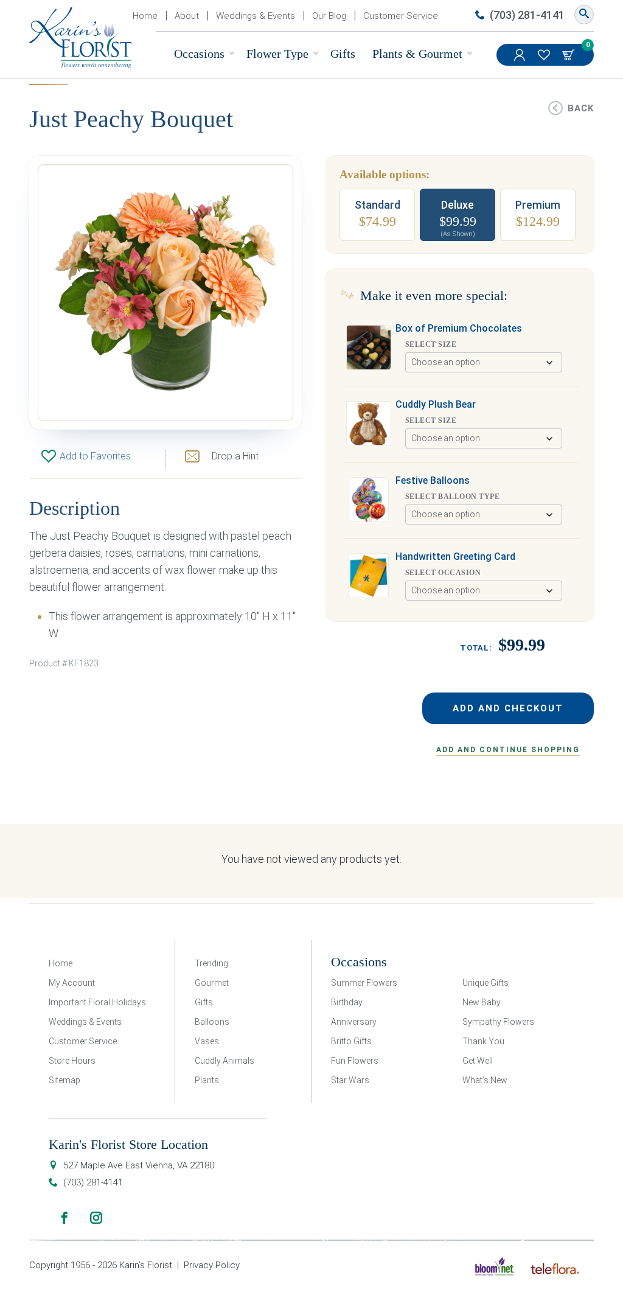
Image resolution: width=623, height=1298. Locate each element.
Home (145, 15)
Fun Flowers (354, 1061)
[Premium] (538, 214)
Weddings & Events (255, 15)
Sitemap (64, 1080)
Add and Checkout (508, 708)
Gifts (342, 53)
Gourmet (212, 983)
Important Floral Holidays (97, 1002)
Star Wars (350, 1080)
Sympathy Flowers (498, 1022)
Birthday (347, 1002)
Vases (207, 1041)
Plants (207, 1080)
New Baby (481, 1002)
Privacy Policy (212, 1265)
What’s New (484, 1080)
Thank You (483, 1041)
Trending (211, 963)
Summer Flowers (364, 983)
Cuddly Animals (224, 1061)
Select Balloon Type (452, 496)
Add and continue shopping (508, 749)
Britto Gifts (351, 1041)
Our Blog (329, 15)
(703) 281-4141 (527, 15)
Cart (569, 55)
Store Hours (72, 1061)
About (187, 15)
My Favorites (545, 55)
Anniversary (354, 1022)
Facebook (64, 1218)
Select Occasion (443, 572)
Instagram (96, 1218)
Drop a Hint (235, 456)
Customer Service (400, 15)
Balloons (212, 1022)
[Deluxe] (457, 214)
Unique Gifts (485, 983)
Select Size (430, 344)
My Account (520, 55)
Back (581, 108)
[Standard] (377, 214)
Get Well (477, 1061)
